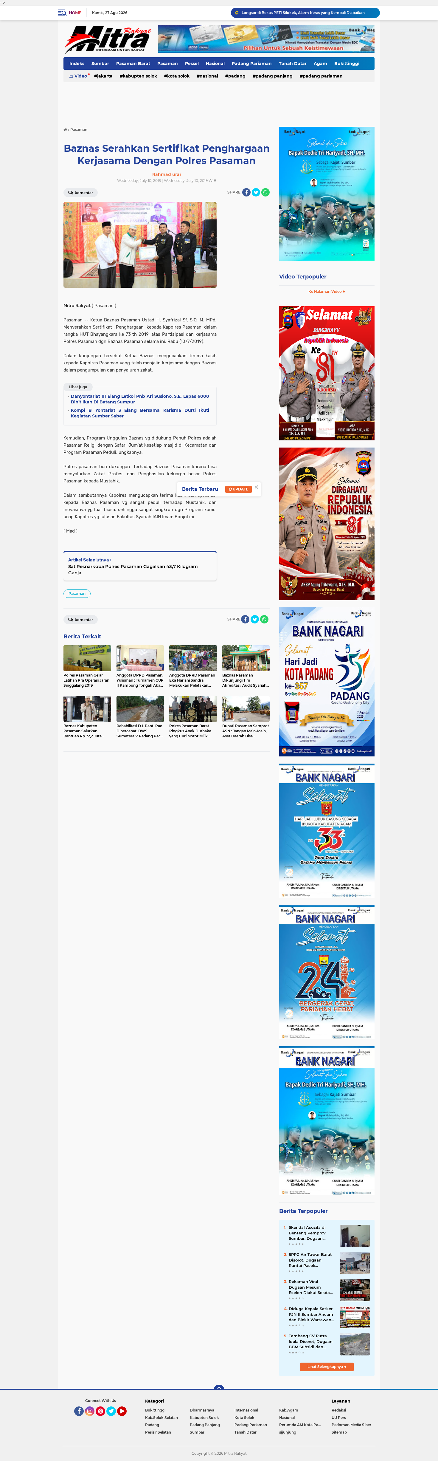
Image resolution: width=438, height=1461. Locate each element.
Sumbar (100, 63)
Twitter (113, 1418)
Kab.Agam (288, 1410)
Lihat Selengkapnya (325, 1366)
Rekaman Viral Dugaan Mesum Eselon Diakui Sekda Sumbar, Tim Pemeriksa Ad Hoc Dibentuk (309, 1287)
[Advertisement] (219, 101)
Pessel (192, 63)
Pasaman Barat (133, 63)
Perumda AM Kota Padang (301, 1425)
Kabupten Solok (140, 76)
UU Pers (339, 1417)
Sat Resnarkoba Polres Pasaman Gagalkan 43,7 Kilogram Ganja (133, 569)
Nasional (215, 63)
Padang (237, 76)
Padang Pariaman (252, 63)
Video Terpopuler (303, 276)
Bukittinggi (346, 63)
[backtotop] (219, 1390)
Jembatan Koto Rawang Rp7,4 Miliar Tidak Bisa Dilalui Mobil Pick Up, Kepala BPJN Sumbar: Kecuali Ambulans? (308, 12)
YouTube (126, 1418)
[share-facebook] (246, 192)
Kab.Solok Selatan (161, 1417)
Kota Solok (178, 76)
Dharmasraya (202, 1410)
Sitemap (339, 1432)
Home (75, 13)
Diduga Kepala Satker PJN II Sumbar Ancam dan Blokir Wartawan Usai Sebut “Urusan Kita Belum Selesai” (311, 1314)
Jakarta (105, 76)
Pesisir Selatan (158, 1432)
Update (240, 489)
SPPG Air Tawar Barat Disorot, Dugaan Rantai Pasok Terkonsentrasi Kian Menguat (310, 1260)
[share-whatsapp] (265, 192)
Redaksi (339, 1410)
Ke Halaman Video (325, 291)
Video (80, 76)
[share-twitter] (256, 192)
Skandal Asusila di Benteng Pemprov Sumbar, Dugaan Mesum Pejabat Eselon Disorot (312, 1233)
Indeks (76, 63)
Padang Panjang (274, 76)
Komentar (83, 193)
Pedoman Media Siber (351, 1425)
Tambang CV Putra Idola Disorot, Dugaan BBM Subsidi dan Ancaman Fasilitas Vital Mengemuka (311, 1341)
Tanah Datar (293, 63)
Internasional (246, 1410)
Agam (320, 63)
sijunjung (287, 1432)
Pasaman (167, 63)
